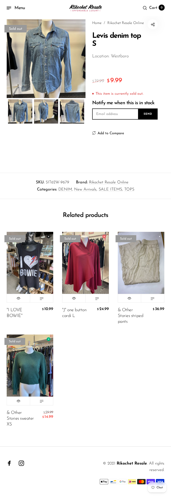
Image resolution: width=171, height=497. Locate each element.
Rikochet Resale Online (108, 182)
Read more (41, 298)
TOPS (129, 190)
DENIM (65, 190)
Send (148, 114)
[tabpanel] (46, 58)
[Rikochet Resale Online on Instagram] (21, 463)
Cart (156, 8)
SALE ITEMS (110, 190)
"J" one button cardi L (74, 313)
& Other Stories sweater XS (20, 419)
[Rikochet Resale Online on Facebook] (9, 463)
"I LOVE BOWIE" (14, 313)
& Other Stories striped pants (130, 316)
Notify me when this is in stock (123, 103)
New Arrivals (85, 190)
